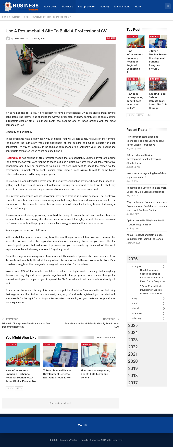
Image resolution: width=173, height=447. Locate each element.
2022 (133, 346)
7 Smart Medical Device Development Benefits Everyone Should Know (144, 159)
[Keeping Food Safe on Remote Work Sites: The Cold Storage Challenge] (158, 84)
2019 (133, 368)
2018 (133, 375)
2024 (133, 332)
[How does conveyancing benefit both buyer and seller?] (98, 355)
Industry (104, 6)
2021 (133, 354)
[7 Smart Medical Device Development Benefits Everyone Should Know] (60, 355)
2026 (133, 259)
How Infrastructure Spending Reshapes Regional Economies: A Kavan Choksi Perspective (145, 140)
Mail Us (82, 425)
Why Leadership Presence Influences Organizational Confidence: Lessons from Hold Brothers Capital (147, 206)
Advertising (50, 6)
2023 (133, 339)
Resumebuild (13, 157)
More (138, 6)
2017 (133, 382)
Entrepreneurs (86, 6)
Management (122, 6)
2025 (133, 325)
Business (67, 6)
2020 (133, 361)
